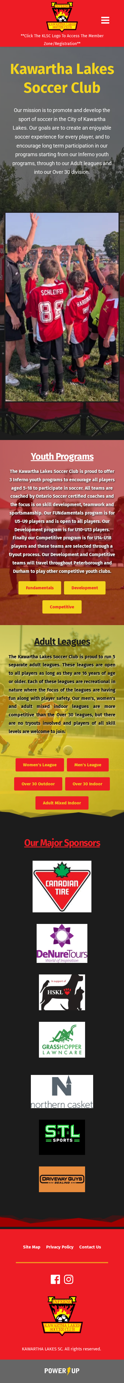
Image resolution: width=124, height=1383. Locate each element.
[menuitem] (32, 1247)
